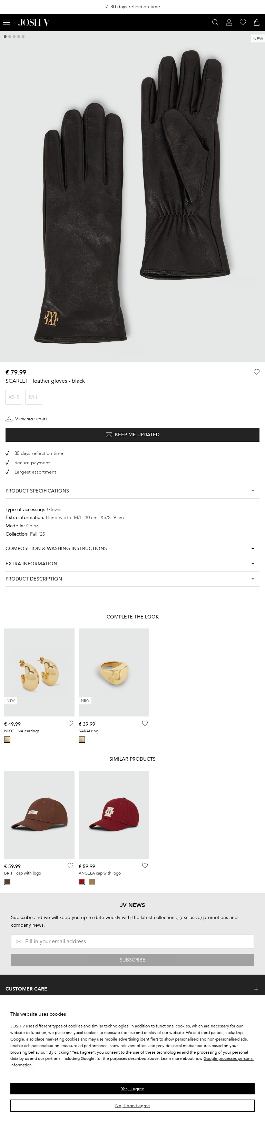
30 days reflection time (38, 453)
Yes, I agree (132, 1089)
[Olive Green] (92, 882)
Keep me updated (137, 434)
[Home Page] (34, 22)
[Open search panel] (215, 22)
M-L (34, 397)
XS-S (14, 397)
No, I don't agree (132, 1106)
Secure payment (32, 462)
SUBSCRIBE (132, 960)
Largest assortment (35, 472)
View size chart (31, 419)
